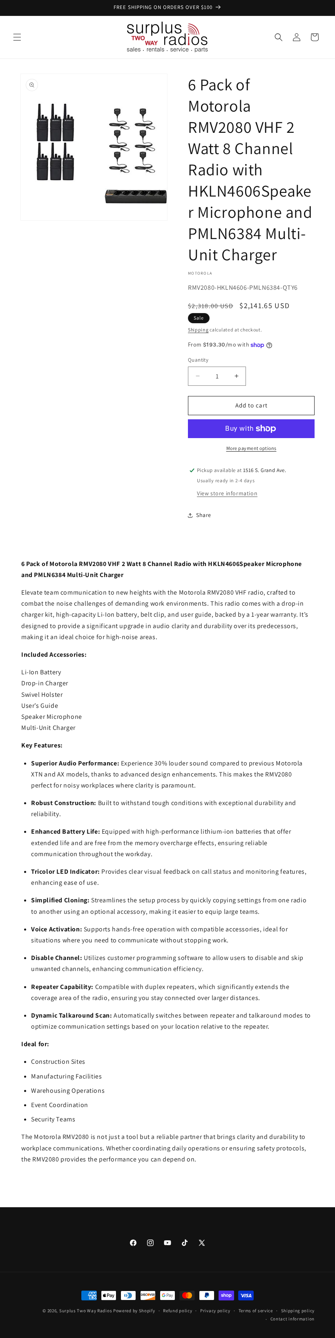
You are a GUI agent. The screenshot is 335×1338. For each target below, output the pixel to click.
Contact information (292, 1319)
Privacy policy (215, 1310)
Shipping (198, 330)
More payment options (251, 448)
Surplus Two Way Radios (85, 1310)
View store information (227, 493)
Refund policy (177, 1310)
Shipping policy (298, 1310)
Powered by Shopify (134, 1310)
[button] (17, 37)
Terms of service (256, 1310)
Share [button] (203, 515)
